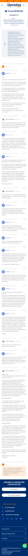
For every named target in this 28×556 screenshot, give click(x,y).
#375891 (24, 247)
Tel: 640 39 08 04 (10, 507)
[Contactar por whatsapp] (3, 515)
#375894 (24, 310)
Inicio (13, 18)
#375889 (24, 219)
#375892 (24, 268)
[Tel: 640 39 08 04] (3, 507)
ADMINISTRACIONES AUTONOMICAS (13, 20)
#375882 (24, 70)
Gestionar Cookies (6, 554)
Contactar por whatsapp (12, 514)
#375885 (24, 153)
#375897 (24, 367)
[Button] (23, 5)
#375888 (24, 202)
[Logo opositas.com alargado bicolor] (14, 5)
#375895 (24, 338)
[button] (2, 5)
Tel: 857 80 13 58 (9, 511)
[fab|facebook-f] (3, 518)
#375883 (24, 116)
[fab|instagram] (7, 519)
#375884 (24, 131)
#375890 (24, 234)
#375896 (24, 350)
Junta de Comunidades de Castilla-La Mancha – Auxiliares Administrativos (14, 22)
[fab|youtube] (21, 518)
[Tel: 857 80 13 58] (3, 511)
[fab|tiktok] (12, 519)
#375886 (24, 188)
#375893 (24, 285)
